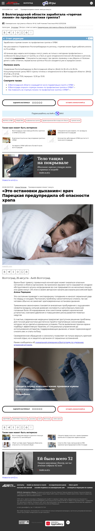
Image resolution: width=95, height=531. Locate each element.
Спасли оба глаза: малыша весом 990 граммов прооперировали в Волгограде (72, 444)
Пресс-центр (73, 485)
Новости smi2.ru (10, 180)
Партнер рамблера (37, 522)
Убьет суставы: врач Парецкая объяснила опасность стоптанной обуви (27, 444)
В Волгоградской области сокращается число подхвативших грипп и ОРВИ (40, 85)
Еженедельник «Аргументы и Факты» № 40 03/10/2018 (57, 27)
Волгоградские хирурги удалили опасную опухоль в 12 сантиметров (27, 436)
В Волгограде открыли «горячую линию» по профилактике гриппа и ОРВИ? (41, 87)
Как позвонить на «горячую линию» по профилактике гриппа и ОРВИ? (38, 90)
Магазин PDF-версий (24, 488)
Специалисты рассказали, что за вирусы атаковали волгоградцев (72, 132)
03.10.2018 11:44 (7, 9)
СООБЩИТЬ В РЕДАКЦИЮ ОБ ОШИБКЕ (80, 488)
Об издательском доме (57, 485)
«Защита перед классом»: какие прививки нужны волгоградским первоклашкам (47, 388)
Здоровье (14, 27)
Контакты (20, 485)
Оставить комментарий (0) (75, 102)
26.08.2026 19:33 (7, 187)
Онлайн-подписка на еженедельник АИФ (50, 488)
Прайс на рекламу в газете (36, 485)
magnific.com (7, 266)
